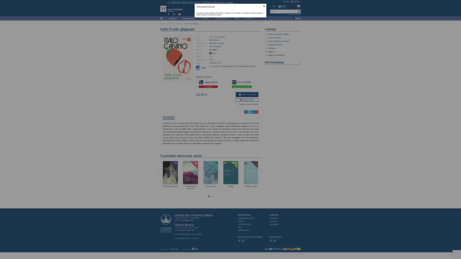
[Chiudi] (264, 6)
